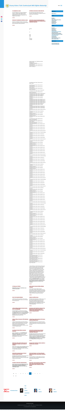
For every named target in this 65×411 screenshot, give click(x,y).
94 (35, 373)
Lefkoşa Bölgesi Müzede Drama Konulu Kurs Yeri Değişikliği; (19, 309)
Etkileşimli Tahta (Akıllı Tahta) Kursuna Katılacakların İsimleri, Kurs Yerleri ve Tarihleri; (19, 344)
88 (21, 373)
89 (23, 373)
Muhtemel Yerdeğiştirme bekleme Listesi (20, 20)
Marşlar (26, 395)
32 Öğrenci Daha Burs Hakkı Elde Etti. (19, 362)
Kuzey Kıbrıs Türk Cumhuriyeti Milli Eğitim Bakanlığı (28, 5)
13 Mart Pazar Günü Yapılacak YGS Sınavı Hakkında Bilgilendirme (37, 320)
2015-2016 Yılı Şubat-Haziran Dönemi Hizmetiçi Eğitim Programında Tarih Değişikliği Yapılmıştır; (36, 331)
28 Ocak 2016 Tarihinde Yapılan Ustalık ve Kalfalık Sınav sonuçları (37, 343)
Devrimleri (26, 390)
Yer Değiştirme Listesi (16, 10)
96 (40, 373)
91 (28, 373)
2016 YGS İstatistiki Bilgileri (17, 297)
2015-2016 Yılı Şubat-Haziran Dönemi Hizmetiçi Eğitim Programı (19, 354)
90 (26, 373)
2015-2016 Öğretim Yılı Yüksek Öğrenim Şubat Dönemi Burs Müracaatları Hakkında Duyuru (37, 354)
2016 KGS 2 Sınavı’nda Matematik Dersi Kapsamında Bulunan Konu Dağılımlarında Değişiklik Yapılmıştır (37, 21)
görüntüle (13, 17)
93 (33, 373)
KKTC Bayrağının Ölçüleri (13, 390)
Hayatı (25, 385)
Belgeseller (40, 391)
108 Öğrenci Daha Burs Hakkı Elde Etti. (36, 10)
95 (38, 373)
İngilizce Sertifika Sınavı (33, 297)
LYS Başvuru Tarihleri (16, 286)
